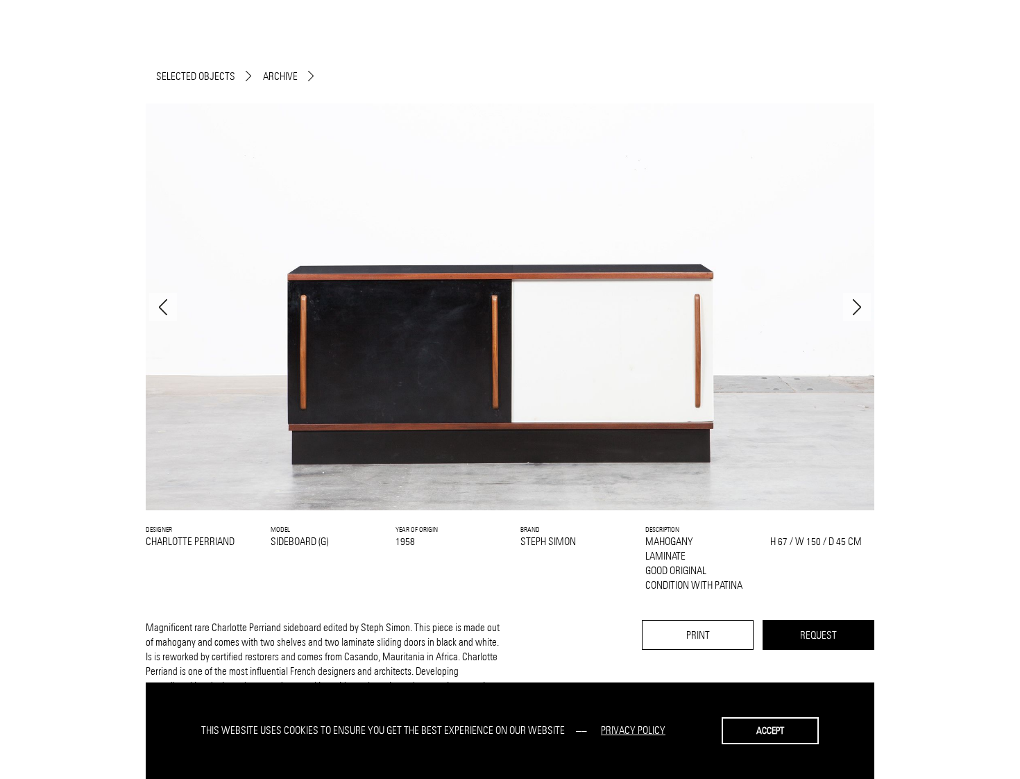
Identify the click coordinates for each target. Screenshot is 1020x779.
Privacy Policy (633, 730)
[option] (510, 306)
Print (698, 635)
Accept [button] (770, 730)
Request (818, 635)
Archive (280, 76)
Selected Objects (195, 76)
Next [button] (857, 307)
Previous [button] (163, 307)
